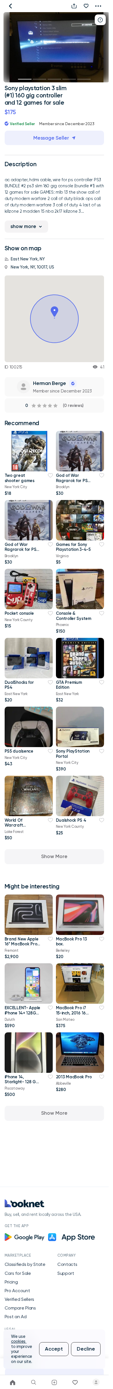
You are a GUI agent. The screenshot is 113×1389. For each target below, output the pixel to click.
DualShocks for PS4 (19, 685)
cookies (19, 1341)
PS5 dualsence (19, 751)
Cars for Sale (18, 1273)
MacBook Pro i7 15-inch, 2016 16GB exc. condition (74, 1013)
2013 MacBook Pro (74, 1076)
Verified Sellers (19, 1299)
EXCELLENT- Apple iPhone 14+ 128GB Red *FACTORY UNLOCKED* (22, 1015)
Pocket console (19, 613)
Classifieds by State (25, 1264)
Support (65, 1273)
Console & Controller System (73, 616)
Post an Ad (16, 1316)
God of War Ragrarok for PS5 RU (73, 480)
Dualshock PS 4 (71, 820)
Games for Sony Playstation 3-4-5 (73, 547)
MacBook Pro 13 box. (71, 941)
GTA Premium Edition (69, 685)
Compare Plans (20, 1308)
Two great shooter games (19, 478)
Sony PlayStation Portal (73, 754)
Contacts (67, 1264)
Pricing (11, 1282)
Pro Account (17, 1290)
